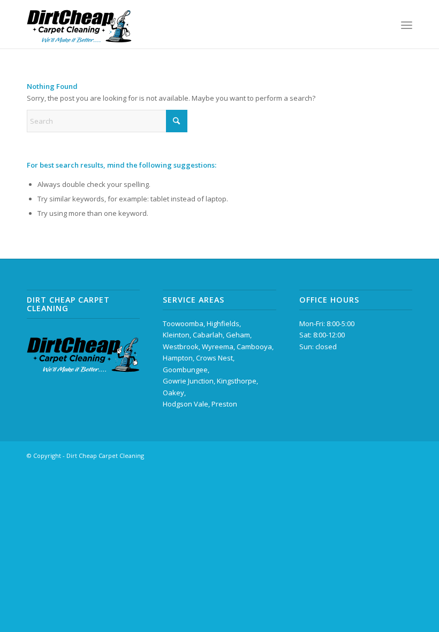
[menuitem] (406, 24)
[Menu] (406, 24)
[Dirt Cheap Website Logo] (79, 24)
